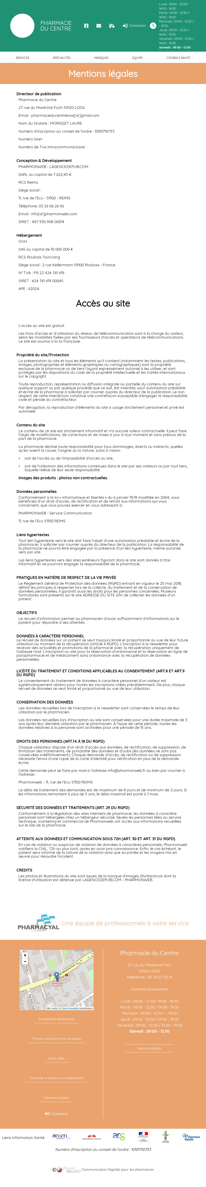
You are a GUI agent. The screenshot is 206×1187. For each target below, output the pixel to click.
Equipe (137, 58)
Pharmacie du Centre (56, 25)
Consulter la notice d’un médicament (56, 1078)
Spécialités (61, 58)
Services (22, 58)
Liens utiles (56, 1058)
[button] (56, 976)
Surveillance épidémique (56, 1019)
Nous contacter (149, 1048)
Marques (101, 58)
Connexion (137, 25)
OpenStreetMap (70, 1008)
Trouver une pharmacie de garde (56, 1038)
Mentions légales (56, 1098)
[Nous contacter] (99, 26)
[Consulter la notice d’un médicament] (111, 26)
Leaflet (53, 1008)
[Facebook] (86, 26)
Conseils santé (178, 58)
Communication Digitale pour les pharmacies (117, 1169)
